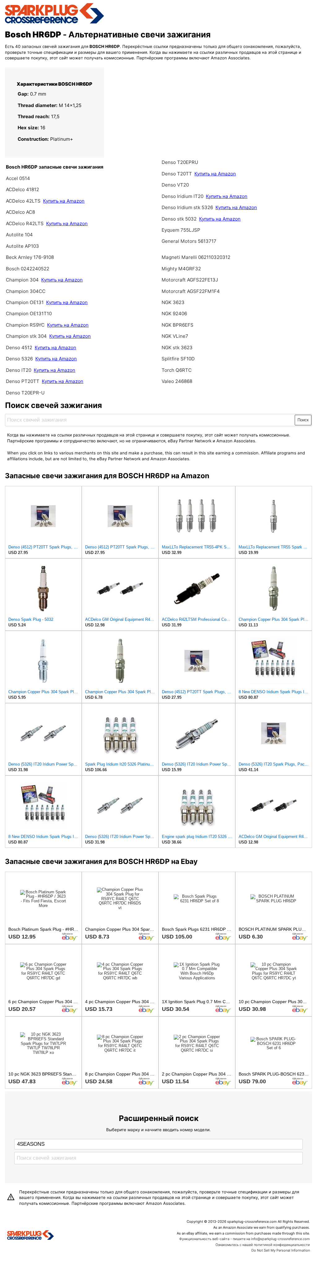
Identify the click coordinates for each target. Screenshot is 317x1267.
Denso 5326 (20, 359)
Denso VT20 (175, 185)
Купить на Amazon (64, 201)
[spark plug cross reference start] (54, 22)
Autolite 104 (19, 235)
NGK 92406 (174, 313)
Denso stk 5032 (179, 219)
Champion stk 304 (26, 336)
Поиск (303, 420)
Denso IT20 (18, 370)
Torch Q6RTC (177, 370)
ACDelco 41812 (22, 189)
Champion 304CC (26, 291)
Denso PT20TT (22, 381)
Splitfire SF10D (178, 359)
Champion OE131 (25, 302)
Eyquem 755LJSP (181, 230)
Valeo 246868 (177, 381)
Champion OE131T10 (29, 313)
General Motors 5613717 (189, 241)
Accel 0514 (18, 178)
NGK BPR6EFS (177, 325)
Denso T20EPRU (180, 162)
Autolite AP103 (22, 246)
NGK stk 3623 (177, 347)
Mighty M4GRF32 (181, 269)
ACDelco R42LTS (25, 223)
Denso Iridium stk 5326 (187, 207)
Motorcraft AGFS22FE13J (190, 280)
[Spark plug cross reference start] (30, 1236)
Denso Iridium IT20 (182, 196)
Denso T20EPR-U (25, 393)
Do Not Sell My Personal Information (280, 1250)
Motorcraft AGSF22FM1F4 (191, 291)
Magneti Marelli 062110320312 (196, 257)
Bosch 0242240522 (27, 269)
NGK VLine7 (175, 336)
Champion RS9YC (26, 325)
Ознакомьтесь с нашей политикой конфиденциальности (262, 1245)
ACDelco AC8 (20, 212)
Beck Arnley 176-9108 (30, 257)
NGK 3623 (173, 302)
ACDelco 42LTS (24, 201)
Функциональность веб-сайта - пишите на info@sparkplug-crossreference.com (244, 1239)
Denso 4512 (19, 347)
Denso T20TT (177, 174)
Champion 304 (22, 280)
